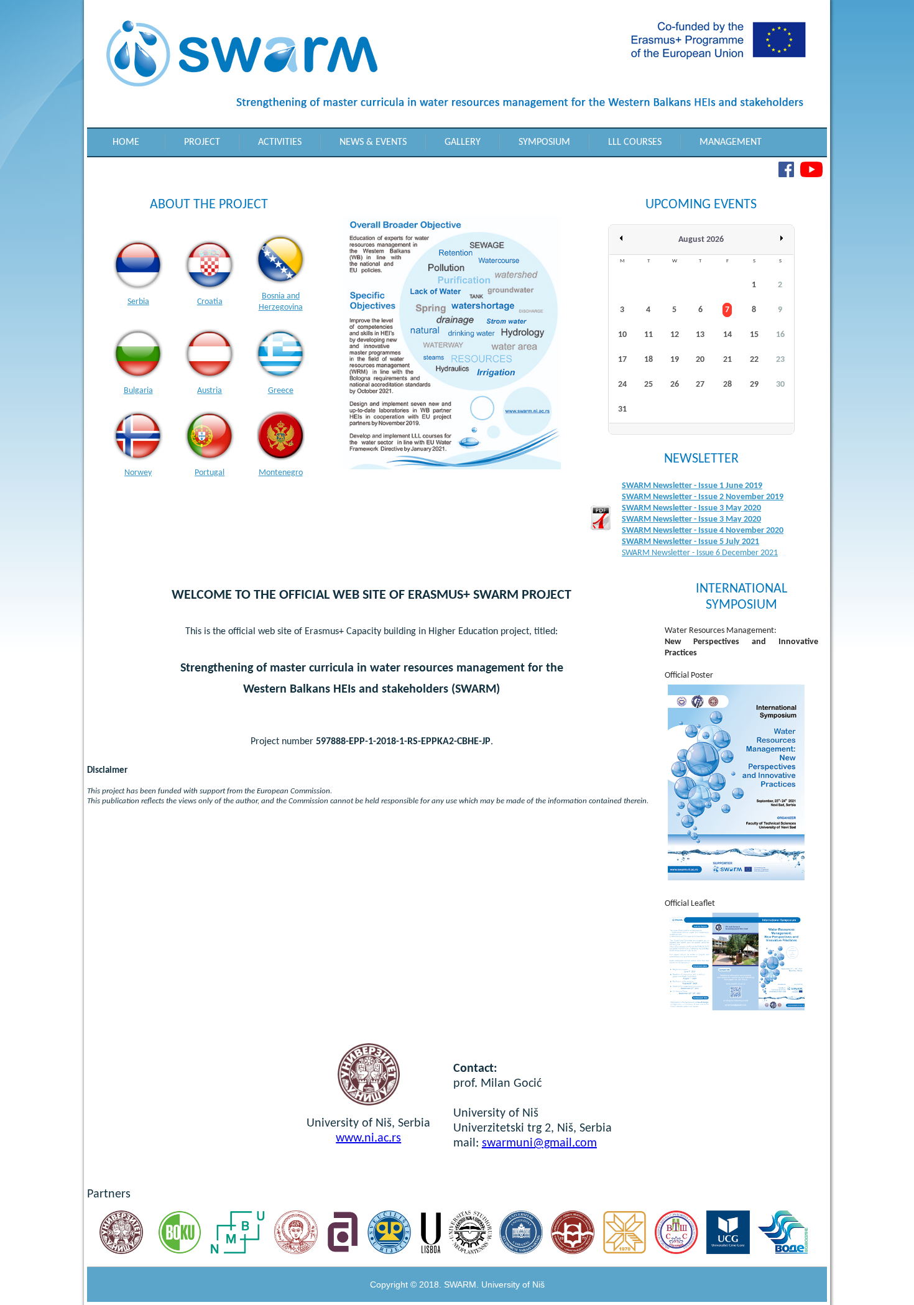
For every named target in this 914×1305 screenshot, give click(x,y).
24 (622, 384)
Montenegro (281, 472)
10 (622, 334)
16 (780, 334)
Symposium (544, 142)
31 (622, 409)
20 (700, 359)
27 (700, 384)
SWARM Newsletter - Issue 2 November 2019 (702, 497)
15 (754, 334)
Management (730, 142)
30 (780, 384)
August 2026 (701, 239)
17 (622, 359)
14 (727, 334)
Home (126, 142)
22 (754, 359)
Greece (280, 390)
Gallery (463, 142)
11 (648, 334)
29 (754, 384)
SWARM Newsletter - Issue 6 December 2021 (700, 553)
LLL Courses (635, 142)
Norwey (138, 472)
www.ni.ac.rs (368, 1138)
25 (648, 384)
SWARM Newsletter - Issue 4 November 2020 (702, 530)
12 (674, 334)
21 (727, 359)
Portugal (209, 472)
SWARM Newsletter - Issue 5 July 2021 (690, 541)
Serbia (138, 302)
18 (648, 359)
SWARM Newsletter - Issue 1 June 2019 (692, 486)
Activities (280, 142)
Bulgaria (138, 390)
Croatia (210, 302)
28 (727, 384)
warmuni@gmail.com (542, 1143)
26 (674, 384)
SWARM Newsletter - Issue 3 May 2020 (691, 508)
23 (780, 359)
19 (674, 359)
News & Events (373, 142)
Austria (209, 390)
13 (700, 334)
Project (202, 142)
